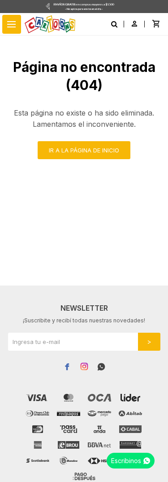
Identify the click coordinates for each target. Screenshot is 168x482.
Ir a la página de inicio (84, 150)
